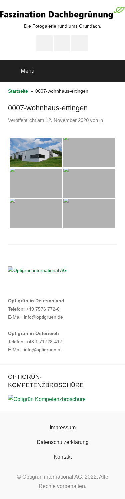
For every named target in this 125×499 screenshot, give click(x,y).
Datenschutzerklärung (63, 442)
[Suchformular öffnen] (115, 70)
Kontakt (63, 457)
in (101, 120)
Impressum (63, 427)
